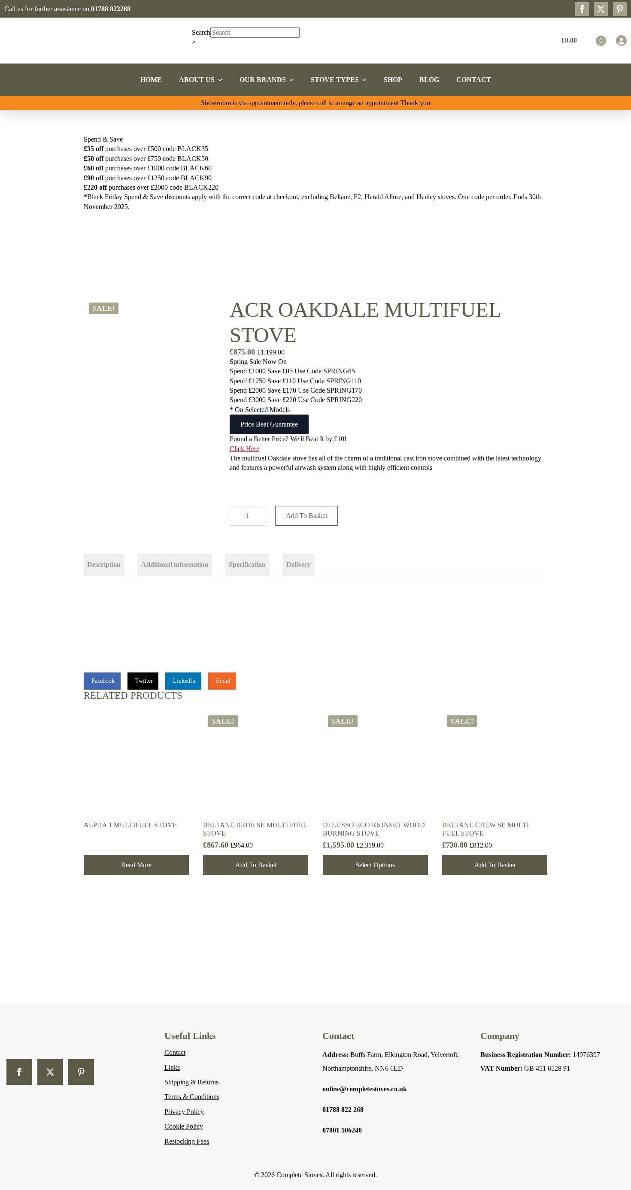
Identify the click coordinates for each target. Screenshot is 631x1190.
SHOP (393, 79)
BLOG (429, 79)
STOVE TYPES (335, 79)
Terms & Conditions (191, 1096)
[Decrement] (236, 516)
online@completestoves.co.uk (364, 1089)
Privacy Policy (184, 1111)
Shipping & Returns (191, 1082)
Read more (136, 865)
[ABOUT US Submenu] (223, 80)
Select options (375, 865)
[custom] (620, 9)
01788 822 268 (343, 1109)
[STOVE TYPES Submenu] (367, 80)
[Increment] (259, 516)
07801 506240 (342, 1130)
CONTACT (473, 79)
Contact (174, 1052)
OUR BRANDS (263, 79)
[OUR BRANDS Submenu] (294, 80)
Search (201, 32)
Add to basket (306, 515)
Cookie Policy (183, 1126)
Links (172, 1067)
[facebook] (582, 9)
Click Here (244, 448)
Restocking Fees (186, 1141)
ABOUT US (197, 79)
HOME (151, 79)
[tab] (104, 564)
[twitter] (601, 9)
